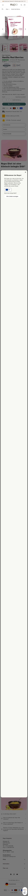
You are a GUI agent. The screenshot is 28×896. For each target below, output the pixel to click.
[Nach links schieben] (2, 29)
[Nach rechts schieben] (25, 29)
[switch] (25, 893)
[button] (14, 2)
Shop (7, 9)
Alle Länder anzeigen (12, 196)
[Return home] (2, 9)
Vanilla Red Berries (15, 9)
